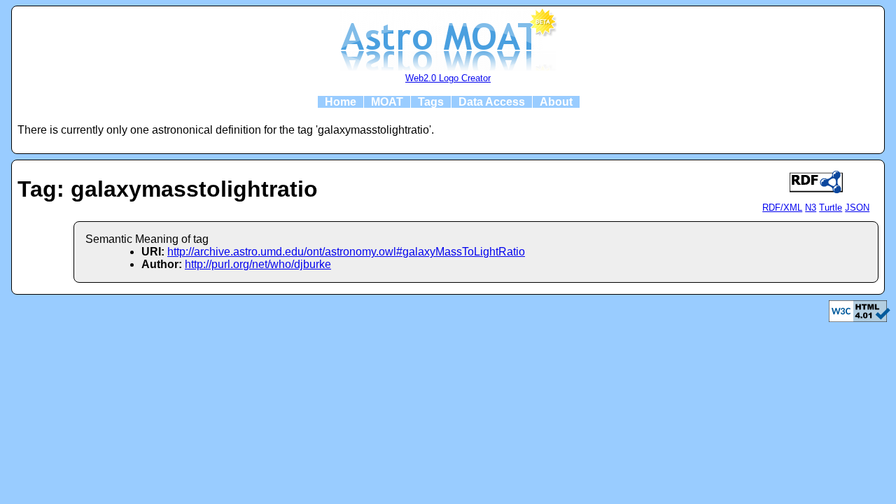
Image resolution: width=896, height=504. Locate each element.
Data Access (491, 102)
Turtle (830, 207)
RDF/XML (782, 207)
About (556, 102)
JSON (857, 207)
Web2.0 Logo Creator (448, 78)
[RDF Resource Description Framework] (859, 318)
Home (340, 102)
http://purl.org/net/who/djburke (258, 264)
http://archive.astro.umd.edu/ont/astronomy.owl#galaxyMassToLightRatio (346, 252)
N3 (810, 207)
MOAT (387, 102)
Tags (431, 102)
